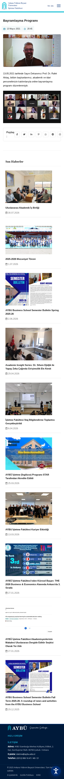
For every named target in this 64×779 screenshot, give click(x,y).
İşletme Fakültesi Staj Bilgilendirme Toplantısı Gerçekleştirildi (30, 422)
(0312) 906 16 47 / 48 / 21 (27, 758)
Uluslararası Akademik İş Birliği (22, 207)
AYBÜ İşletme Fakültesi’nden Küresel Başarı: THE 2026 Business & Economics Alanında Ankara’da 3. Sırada (32, 584)
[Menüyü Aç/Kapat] (58, 5)
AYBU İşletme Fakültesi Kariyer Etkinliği (27, 529)
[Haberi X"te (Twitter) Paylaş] (24, 134)
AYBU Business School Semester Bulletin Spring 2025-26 (32, 312)
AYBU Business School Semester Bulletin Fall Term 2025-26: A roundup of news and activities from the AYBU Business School (31, 701)
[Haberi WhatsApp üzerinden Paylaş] (45, 134)
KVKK (38, 775)
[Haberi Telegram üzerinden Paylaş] (53, 134)
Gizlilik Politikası (27, 775)
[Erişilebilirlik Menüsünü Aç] (56, 771)
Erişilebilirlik (12, 775)
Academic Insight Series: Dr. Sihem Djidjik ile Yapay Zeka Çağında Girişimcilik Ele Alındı (29, 367)
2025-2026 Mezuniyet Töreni (20, 259)
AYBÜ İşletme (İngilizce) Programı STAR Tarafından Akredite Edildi (27, 476)
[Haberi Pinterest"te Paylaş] (38, 134)
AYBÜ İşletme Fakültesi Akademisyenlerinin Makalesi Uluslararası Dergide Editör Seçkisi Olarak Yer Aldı (29, 642)
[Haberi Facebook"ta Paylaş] (17, 134)
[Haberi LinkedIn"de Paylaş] (31, 134)
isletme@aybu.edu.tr (25, 754)
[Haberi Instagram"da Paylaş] (60, 134)
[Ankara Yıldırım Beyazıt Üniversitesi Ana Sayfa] (4, 5)
